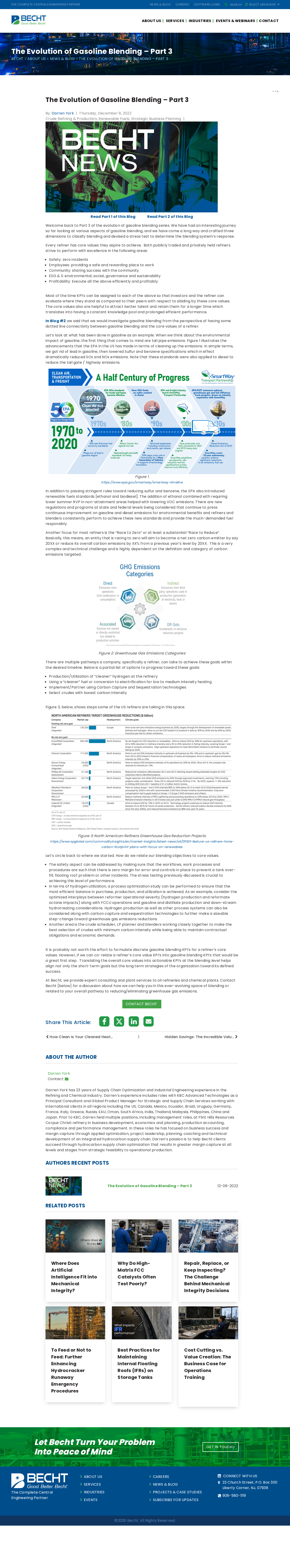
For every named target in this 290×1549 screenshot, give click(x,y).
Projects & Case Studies (177, 1492)
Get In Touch (219, 1447)
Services (175, 20)
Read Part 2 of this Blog (170, 216)
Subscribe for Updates (175, 1499)
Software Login (207, 4)
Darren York (63, 113)
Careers (182, 4)
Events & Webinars (235, 20)
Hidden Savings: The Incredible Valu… (199, 1036)
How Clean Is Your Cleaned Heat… (81, 1036)
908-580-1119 (234, 1495)
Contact (269, 20)
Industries (200, 20)
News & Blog (160, 4)
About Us (151, 20)
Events (91, 1499)
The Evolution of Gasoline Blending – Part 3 (149, 1185)
